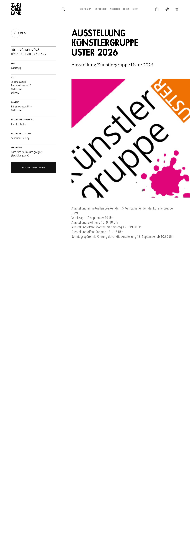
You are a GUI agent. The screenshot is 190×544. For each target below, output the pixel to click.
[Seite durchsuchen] (63, 9)
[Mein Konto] (167, 9)
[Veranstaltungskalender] (157, 9)
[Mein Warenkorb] (177, 9)
